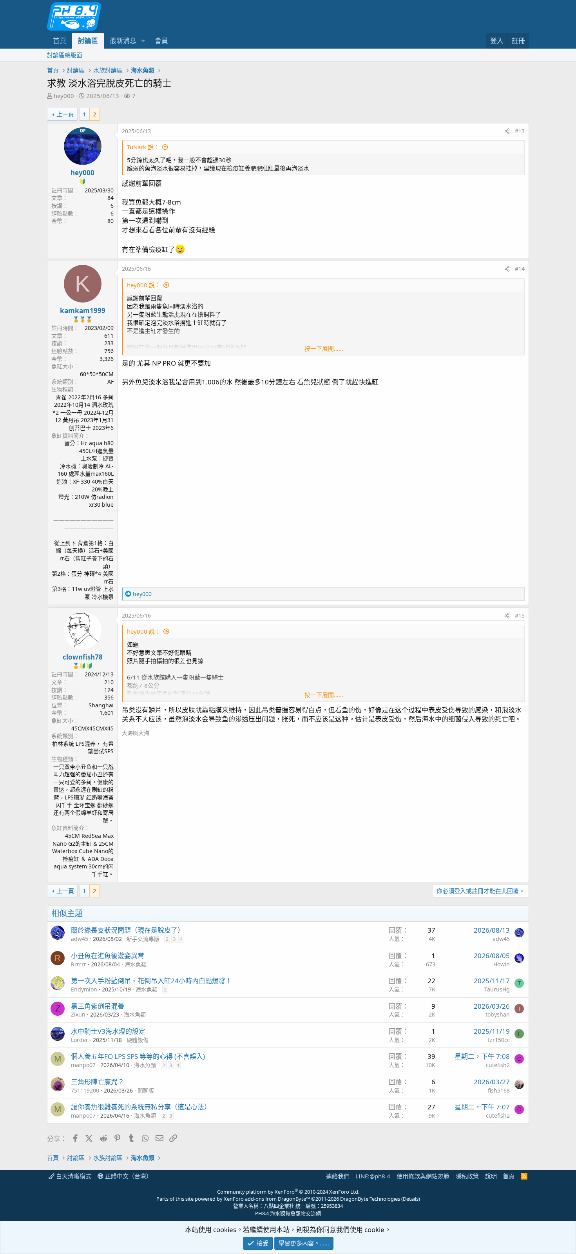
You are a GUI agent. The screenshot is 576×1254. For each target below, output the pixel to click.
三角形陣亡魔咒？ (97, 1081)
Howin (501, 964)
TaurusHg (497, 989)
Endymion (84, 989)
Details (410, 1198)
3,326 (107, 358)
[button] (143, 41)
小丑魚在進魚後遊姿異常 (107, 955)
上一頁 (65, 114)
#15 (520, 615)
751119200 (85, 1090)
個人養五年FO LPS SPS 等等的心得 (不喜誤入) (138, 1056)
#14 (520, 268)
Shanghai (101, 705)
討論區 (88, 40)
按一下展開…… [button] (323, 348)
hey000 (64, 96)
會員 (161, 40)
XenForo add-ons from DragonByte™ (267, 1198)
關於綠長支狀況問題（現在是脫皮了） (127, 930)
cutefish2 (498, 1065)
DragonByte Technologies (370, 1198)
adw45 (79, 938)
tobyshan (497, 1014)
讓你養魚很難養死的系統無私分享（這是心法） (141, 1106)
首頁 (59, 40)
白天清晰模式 (72, 1176)
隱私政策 (467, 1176)
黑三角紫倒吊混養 (97, 1006)
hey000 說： (144, 285)
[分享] (507, 131)
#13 (520, 131)
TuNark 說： (143, 147)
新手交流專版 (143, 938)
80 (110, 221)
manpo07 (83, 1065)
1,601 (107, 712)
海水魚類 (136, 964)
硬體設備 (138, 1040)
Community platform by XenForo (288, 1191)
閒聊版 (146, 1090)
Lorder (79, 1040)
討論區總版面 (64, 55)
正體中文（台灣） (127, 1176)
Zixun (78, 1014)
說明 (491, 1176)
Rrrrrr (78, 964)
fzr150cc (499, 1040)
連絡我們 (338, 1176)
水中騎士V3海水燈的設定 (108, 1031)
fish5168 (499, 1090)
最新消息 (123, 40)
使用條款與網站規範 (423, 1176)
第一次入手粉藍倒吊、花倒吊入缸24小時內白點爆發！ (151, 980)
